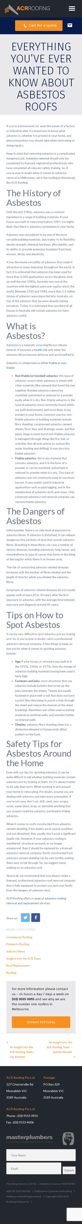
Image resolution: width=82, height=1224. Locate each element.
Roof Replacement (18, 965)
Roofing (11, 972)
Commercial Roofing (19, 937)
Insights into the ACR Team (23, 958)
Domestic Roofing (17, 944)
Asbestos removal (37, 158)
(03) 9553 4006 (23, 1122)
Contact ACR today (41, 1022)
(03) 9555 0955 (23, 999)
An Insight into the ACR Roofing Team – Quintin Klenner (59, 1047)
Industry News (15, 951)
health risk (40, 350)
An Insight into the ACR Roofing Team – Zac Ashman (22, 1052)
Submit (69, 1170)
